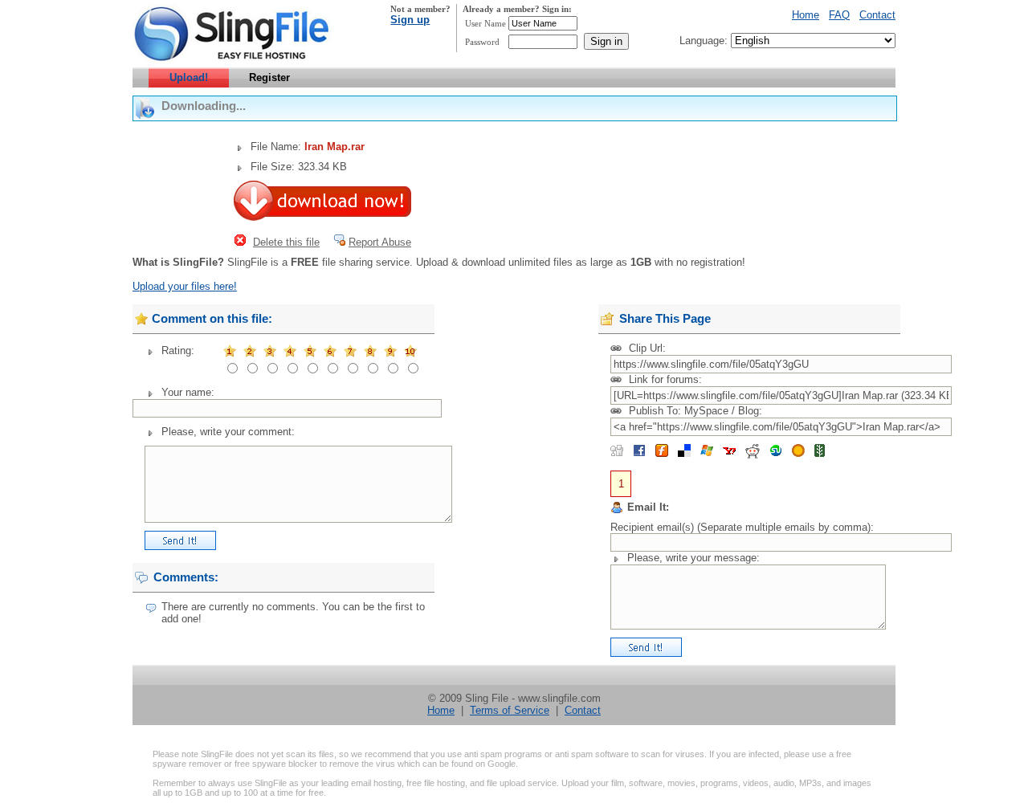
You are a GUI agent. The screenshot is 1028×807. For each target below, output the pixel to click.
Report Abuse (380, 242)
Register (269, 77)
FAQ (839, 15)
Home (805, 15)
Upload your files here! (185, 286)
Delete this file (286, 242)
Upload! (188, 77)
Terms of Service (509, 710)
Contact (877, 15)
